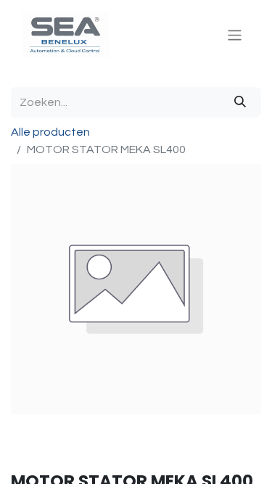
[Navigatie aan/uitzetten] (235, 34)
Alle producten (50, 132)
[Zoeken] (240, 102)
